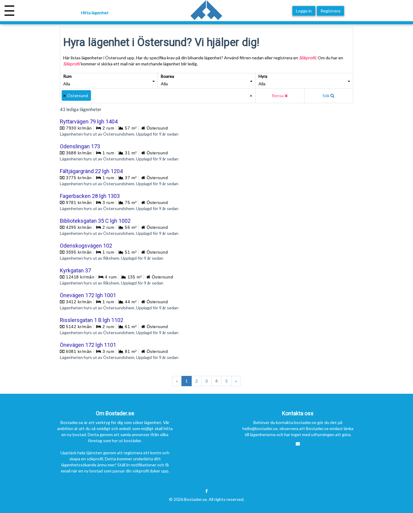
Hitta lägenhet (95, 12)
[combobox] (157, 95)
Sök (326, 95)
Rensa (278, 95)
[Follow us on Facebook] (206, 491)
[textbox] (95, 95)
